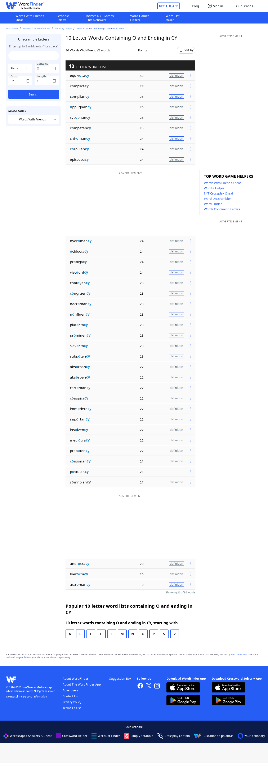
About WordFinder (75, 678)
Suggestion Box (120, 678)
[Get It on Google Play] (183, 700)
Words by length (63, 28)
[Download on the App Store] (183, 688)
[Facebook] (140, 686)
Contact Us (70, 696)
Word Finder (12, 28)
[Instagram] (157, 686)
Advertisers (71, 690)
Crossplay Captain (177, 736)
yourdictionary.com (238, 654)
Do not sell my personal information (26, 696)
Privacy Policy (72, 702)
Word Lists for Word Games (36, 28)
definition (176, 75)
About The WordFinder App (82, 684)
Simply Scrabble (142, 736)
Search (33, 94)
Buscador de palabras (218, 736)
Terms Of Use (72, 708)
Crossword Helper (74, 736)
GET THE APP (168, 6)
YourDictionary (254, 736)
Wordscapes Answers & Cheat (31, 736)
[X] (148, 686)
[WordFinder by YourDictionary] (25, 5)
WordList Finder (109, 736)
